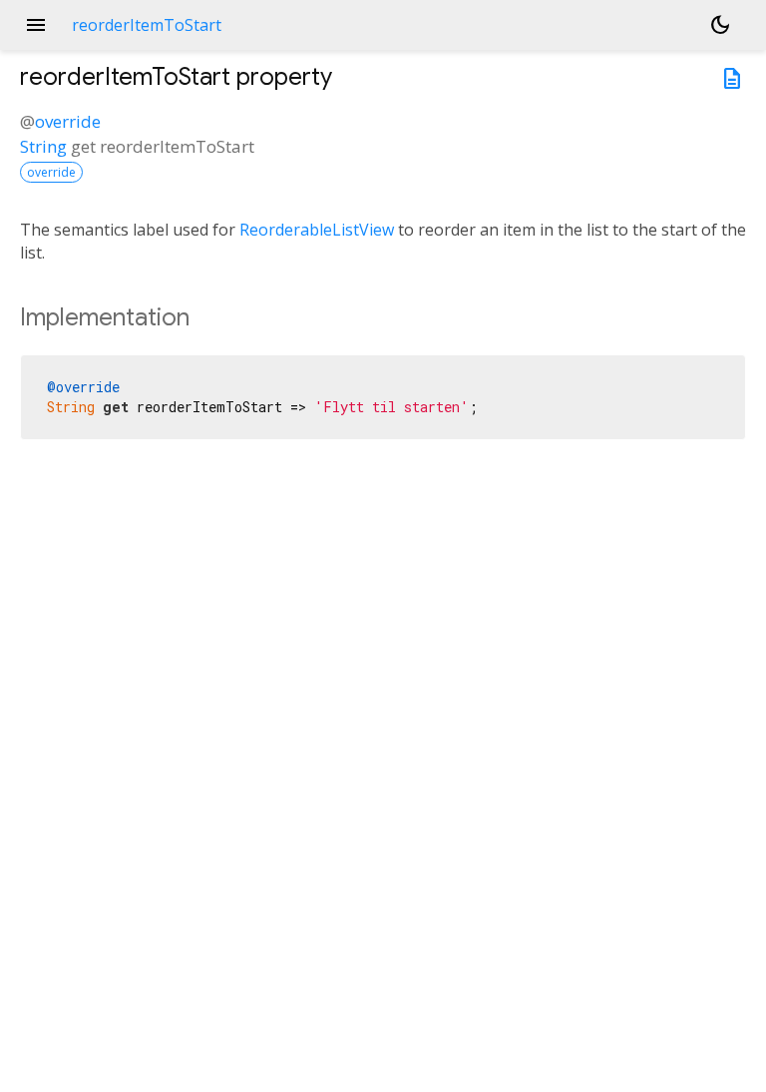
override (68, 121)
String (43, 146)
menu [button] (36, 25)
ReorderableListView (316, 230)
